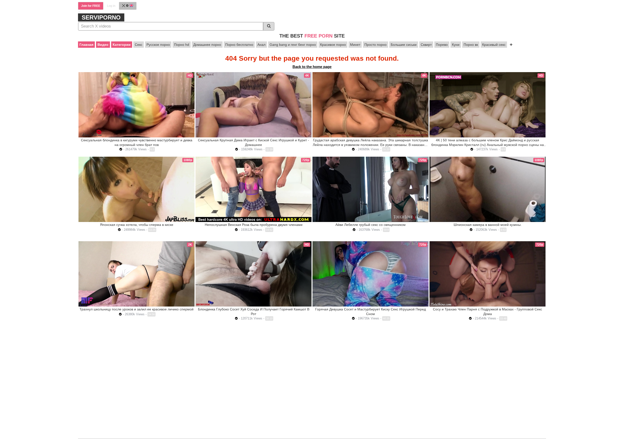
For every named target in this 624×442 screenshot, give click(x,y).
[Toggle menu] (79, 12)
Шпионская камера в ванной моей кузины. (488, 225)
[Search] (268, 26)
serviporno (101, 17)
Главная (86, 45)
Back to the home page (312, 67)
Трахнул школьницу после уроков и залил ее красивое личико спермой (136, 309)
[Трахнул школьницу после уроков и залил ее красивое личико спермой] (136, 274)
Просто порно (375, 45)
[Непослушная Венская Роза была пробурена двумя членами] (253, 189)
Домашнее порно (207, 45)
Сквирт (426, 45)
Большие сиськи (404, 45)
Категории (122, 45)
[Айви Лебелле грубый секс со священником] (370, 189)
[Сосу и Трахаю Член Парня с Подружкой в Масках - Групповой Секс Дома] (487, 274)
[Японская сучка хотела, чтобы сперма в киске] (136, 189)
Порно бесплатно (239, 45)
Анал (261, 45)
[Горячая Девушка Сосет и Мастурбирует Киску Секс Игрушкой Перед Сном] (370, 274)
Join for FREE (90, 6)
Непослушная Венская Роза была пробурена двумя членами (253, 225)
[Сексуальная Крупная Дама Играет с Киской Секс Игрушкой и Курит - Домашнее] (253, 104)
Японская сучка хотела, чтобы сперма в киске (136, 225)
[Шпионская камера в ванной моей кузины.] (487, 189)
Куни (455, 45)
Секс (138, 45)
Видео (103, 45)
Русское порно (158, 45)
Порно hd (181, 45)
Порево (442, 45)
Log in (111, 6)
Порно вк (471, 45)
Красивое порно (333, 45)
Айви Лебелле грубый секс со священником (370, 225)
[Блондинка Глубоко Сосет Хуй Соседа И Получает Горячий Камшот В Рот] (253, 274)
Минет (355, 45)
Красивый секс (494, 45)
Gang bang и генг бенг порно (293, 45)
